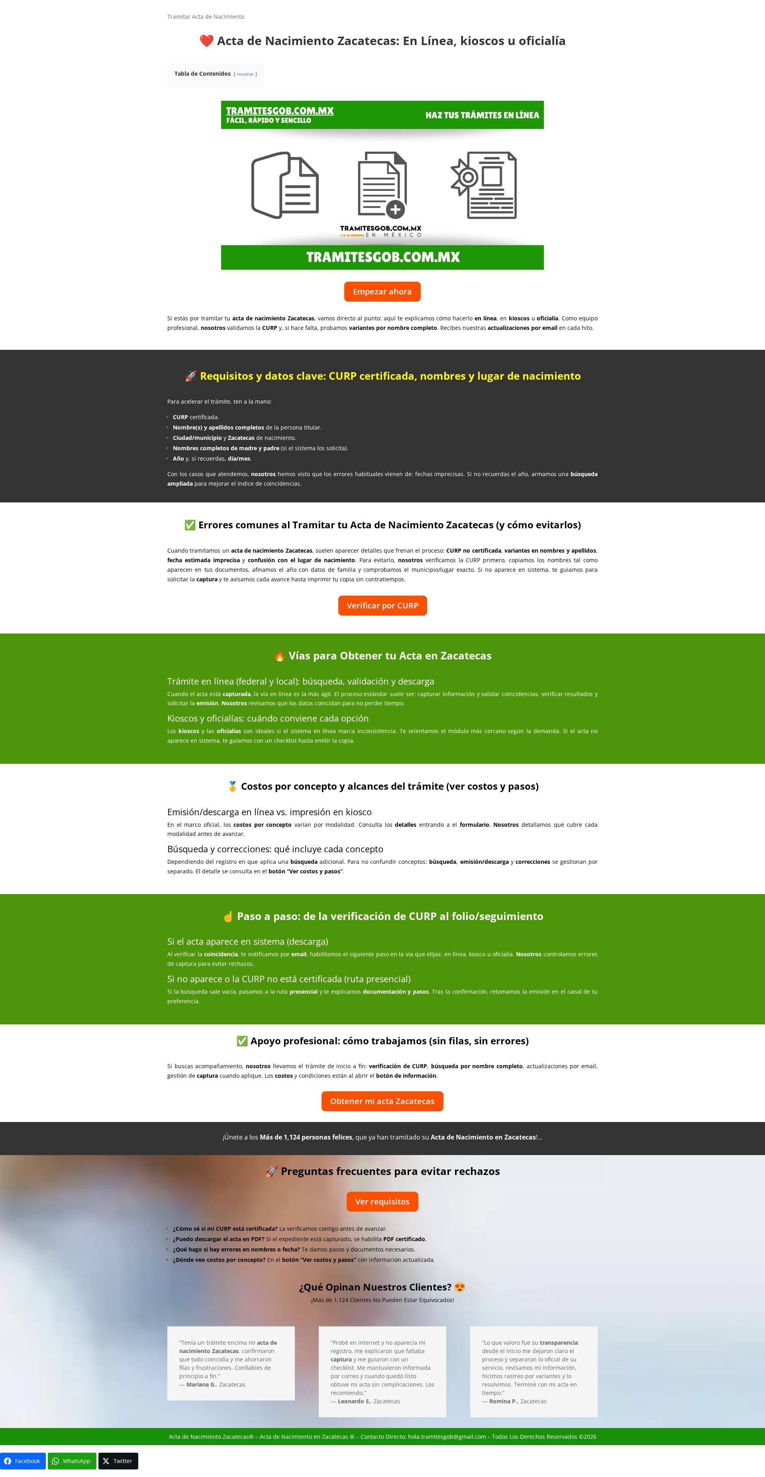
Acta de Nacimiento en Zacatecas (304, 1436)
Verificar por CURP (382, 605)
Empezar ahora (382, 291)
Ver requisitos (382, 1201)
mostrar (245, 74)
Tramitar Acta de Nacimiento (205, 17)
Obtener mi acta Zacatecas (382, 1101)
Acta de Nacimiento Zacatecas (209, 1436)
